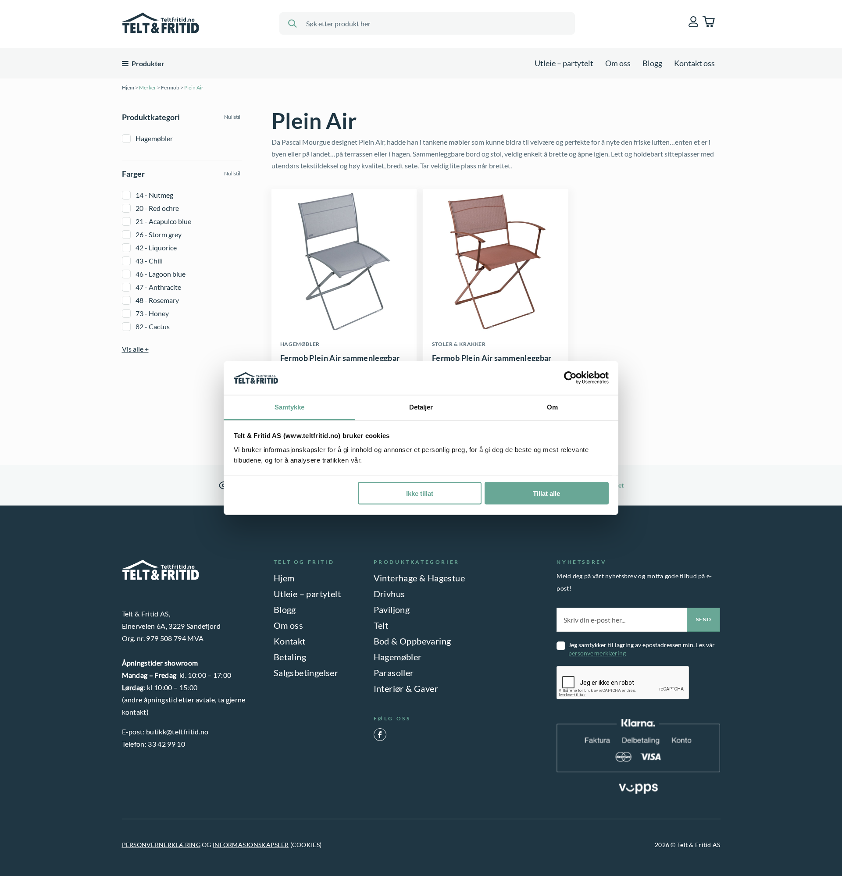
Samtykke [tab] (290, 406)
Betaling (290, 657)
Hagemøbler (154, 138)
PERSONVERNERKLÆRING (161, 844)
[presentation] (623, 683)
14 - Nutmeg (154, 195)
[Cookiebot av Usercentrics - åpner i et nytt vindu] (570, 378)
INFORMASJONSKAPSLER (251, 844)
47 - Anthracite (158, 287)
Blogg (652, 63)
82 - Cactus (153, 326)
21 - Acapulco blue (163, 221)
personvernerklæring (597, 653)
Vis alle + (135, 349)
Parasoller (394, 672)
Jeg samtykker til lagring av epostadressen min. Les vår (641, 649)
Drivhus (389, 593)
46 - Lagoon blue (161, 274)
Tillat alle (546, 493)
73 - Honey (152, 313)
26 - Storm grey (159, 234)
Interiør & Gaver (406, 688)
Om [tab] (552, 406)
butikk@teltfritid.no (177, 731)
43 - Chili (149, 260)
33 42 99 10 (166, 744)
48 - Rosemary (157, 300)
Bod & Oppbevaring (412, 641)
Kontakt (290, 641)
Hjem (128, 87)
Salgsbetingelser (306, 672)
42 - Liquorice (156, 247)
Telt (381, 625)
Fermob (170, 87)
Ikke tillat (419, 493)
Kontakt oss (694, 63)
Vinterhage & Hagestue (419, 578)
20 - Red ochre (157, 208)
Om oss (618, 63)
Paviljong (392, 609)
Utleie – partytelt (564, 63)
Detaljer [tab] (421, 406)
